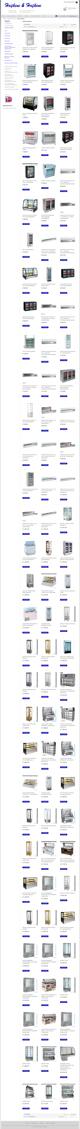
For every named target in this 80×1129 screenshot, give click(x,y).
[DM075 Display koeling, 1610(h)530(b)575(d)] (67, 103)
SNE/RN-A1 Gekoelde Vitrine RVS (48, 689)
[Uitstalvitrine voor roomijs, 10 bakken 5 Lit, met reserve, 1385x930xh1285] (48, 985)
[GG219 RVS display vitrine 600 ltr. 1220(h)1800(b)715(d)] (67, 917)
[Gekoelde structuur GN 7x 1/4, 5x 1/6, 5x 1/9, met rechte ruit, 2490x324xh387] (67, 479)
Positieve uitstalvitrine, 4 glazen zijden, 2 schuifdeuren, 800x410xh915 (67, 726)
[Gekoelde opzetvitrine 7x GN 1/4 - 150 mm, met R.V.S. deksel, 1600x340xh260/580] (48, 307)
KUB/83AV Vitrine (26, 1101)
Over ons (27, 1123)
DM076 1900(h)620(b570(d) (27, 249)
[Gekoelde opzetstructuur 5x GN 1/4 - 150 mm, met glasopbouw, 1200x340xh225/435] (67, 171)
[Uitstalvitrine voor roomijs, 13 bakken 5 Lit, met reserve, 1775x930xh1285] (48, 1019)
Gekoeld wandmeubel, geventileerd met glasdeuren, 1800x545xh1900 (29, 1031)
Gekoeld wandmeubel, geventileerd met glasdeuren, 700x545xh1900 (48, 895)
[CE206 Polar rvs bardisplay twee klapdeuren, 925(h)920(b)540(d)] (48, 205)
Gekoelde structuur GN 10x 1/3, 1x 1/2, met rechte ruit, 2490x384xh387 (48, 525)
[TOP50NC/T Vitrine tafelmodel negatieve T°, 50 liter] (48, 171)
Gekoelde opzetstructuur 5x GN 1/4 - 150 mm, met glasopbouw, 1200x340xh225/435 (67, 182)
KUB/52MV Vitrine (64, 1101)
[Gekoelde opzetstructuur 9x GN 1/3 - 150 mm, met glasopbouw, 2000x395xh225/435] (48, 376)
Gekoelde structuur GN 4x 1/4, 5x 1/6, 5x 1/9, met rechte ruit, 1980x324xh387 (48, 456)
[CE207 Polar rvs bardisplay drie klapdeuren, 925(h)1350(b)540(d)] (67, 376)
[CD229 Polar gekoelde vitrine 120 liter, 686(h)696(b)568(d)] (30, 205)
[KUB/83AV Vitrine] (30, 1091)
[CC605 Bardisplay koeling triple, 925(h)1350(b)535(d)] (67, 274)
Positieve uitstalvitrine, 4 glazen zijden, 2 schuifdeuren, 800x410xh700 (67, 691)
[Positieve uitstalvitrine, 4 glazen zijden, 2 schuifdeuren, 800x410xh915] (67, 714)
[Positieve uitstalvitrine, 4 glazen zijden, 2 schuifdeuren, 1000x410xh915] (48, 748)
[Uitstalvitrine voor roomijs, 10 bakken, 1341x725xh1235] (30, 614)
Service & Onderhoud (35, 15)
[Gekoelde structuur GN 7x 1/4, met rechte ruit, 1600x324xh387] (67, 410)
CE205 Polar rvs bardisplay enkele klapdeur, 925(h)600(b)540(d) (47, 115)
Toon (65, 24)
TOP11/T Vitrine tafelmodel (28, 351)
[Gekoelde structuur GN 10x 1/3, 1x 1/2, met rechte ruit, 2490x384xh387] (48, 513)
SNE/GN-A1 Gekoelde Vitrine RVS (67, 623)
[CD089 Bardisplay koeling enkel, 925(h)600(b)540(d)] (48, 70)
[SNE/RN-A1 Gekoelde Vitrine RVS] (48, 679)
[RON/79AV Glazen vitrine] (48, 1091)
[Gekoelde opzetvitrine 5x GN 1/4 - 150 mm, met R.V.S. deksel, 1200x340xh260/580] (67, 205)
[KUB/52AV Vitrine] (48, 1054)
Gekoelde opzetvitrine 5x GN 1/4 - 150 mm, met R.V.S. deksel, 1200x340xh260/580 (67, 217)
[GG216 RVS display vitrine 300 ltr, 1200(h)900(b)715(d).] (30, 748)
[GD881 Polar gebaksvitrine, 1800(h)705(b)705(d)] (30, 581)
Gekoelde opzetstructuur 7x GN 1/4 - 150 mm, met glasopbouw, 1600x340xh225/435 (67, 251)
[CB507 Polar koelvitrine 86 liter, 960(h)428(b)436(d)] (48, 38)
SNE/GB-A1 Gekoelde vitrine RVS (67, 893)
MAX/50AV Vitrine (64, 960)
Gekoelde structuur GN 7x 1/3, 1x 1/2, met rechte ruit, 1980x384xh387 (48, 491)
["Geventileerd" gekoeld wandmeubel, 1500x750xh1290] (67, 816)
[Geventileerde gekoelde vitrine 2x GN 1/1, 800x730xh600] (48, 581)
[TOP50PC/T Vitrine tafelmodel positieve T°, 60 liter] (67, 70)
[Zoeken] (77, 2)
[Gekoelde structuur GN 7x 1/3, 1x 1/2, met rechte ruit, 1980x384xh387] (48, 479)
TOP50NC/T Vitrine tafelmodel (48, 180)
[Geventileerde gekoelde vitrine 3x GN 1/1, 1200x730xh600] (30, 783)
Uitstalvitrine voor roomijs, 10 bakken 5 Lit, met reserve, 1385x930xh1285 (48, 996)
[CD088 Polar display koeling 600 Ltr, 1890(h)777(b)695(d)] (30, 479)
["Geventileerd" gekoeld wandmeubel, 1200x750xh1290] (67, 748)
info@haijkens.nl (73, 16)
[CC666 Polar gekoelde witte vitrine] (30, 138)
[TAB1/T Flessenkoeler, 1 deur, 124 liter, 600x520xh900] (30, 171)
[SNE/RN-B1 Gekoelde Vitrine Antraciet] (30, 679)
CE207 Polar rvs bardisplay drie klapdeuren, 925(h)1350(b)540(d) (66, 387)
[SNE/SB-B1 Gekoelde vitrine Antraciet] (30, 816)
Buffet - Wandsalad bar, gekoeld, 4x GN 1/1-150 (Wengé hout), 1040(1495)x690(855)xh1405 (67, 860)
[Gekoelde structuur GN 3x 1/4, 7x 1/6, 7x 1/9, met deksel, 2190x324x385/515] (30, 513)
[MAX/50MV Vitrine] (30, 1054)
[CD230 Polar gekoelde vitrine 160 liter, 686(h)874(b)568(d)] (30, 274)
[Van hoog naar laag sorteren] (72, 26)
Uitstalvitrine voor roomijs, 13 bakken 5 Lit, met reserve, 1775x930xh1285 (48, 1031)
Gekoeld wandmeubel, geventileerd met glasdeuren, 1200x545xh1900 (48, 962)
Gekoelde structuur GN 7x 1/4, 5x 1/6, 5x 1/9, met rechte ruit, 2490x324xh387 (67, 491)
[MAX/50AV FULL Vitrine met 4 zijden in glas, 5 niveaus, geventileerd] (67, 950)
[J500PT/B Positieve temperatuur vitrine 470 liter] (67, 581)
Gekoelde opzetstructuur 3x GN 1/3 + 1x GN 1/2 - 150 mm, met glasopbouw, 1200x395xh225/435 (48, 251)
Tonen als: (26, 26)
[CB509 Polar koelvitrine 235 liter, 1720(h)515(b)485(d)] (30, 410)
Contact (44, 15)
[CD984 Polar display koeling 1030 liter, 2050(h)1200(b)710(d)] (67, 548)
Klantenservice (34, 1123)
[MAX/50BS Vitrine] (67, 985)
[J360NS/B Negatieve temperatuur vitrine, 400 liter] (48, 614)
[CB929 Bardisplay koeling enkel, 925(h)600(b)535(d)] (67, 38)
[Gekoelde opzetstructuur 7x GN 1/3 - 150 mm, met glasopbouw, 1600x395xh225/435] (67, 307)
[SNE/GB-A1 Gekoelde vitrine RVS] (67, 883)
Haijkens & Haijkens (11, 15)
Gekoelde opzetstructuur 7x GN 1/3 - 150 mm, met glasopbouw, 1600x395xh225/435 (67, 319)
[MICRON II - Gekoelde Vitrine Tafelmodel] (67, 513)
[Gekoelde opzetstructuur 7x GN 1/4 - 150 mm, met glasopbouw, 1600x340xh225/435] (67, 239)
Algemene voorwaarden (50, 1123)
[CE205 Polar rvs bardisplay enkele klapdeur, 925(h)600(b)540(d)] (48, 103)
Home (3, 15)
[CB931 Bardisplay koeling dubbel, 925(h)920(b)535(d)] (67, 138)
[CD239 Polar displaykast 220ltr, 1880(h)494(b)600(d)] (48, 548)
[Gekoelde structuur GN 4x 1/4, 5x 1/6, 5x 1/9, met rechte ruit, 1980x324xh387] (48, 445)
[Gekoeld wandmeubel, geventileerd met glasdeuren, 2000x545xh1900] (67, 1019)
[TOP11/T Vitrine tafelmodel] (30, 341)
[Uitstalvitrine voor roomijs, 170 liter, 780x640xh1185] (30, 548)
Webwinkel (20, 15)
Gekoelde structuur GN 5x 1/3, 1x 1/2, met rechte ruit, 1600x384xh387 (29, 456)
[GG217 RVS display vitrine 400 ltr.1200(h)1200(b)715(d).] (67, 783)
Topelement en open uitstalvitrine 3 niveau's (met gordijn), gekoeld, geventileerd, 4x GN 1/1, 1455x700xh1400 (67, 1066)
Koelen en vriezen (11, 18)
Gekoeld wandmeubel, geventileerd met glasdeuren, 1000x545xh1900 (29, 962)
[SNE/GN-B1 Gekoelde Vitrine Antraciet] (30, 647)
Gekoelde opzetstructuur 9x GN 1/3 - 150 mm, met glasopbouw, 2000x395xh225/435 (48, 387)
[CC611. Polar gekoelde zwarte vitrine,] (30, 103)
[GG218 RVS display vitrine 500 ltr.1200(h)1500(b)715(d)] (30, 883)
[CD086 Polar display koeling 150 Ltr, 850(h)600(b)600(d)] (30, 70)
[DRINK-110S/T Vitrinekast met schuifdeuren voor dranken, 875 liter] (67, 647)
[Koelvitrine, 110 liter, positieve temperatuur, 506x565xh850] (30, 38)
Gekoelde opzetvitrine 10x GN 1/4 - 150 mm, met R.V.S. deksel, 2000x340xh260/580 (29, 387)
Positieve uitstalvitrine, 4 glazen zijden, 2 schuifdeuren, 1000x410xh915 (48, 760)
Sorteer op (61, 26)
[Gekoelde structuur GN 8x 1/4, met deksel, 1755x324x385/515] (67, 445)
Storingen (27, 15)
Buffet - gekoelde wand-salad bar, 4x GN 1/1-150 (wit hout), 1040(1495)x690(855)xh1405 (48, 860)
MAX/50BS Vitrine (64, 994)
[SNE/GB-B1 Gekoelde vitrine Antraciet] (30, 917)
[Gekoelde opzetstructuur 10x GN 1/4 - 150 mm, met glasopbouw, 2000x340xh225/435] (48, 341)
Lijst (34, 26)
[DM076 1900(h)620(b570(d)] (30, 239)
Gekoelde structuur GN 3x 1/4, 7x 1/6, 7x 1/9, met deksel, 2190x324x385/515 (29, 525)
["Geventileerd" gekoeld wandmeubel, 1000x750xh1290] (48, 714)
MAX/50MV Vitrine (26, 1063)
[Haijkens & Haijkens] (23, 5)
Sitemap (41, 1123)
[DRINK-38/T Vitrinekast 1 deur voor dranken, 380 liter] (48, 274)
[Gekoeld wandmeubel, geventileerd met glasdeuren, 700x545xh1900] (48, 883)
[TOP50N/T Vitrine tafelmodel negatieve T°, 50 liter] (48, 138)
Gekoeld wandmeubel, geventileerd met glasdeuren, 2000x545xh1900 (67, 1031)
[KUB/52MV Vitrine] (67, 1091)
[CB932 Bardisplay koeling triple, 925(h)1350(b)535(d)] (30, 307)
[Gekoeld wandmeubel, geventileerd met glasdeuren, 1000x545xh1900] (30, 950)
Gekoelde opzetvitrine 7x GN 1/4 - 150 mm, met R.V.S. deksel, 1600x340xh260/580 (48, 319)
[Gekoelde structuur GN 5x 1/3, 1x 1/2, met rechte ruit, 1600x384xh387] (30, 445)
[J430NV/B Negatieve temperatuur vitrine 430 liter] (48, 783)
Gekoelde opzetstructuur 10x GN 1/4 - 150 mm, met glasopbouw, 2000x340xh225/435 (48, 353)
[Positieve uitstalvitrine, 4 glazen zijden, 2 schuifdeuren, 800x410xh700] (67, 679)
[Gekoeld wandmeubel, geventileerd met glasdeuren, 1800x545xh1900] (30, 1019)
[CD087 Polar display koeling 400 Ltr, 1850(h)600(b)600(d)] (67, 341)
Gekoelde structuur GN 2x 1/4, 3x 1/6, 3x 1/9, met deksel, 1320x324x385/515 (48, 422)
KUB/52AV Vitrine (45, 1063)
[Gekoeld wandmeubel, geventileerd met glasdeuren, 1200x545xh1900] (48, 950)
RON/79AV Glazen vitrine (47, 1101)
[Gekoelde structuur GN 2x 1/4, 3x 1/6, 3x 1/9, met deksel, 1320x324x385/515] (48, 410)
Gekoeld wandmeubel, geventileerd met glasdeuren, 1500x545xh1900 (29, 996)
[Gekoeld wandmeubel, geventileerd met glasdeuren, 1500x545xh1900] (30, 985)
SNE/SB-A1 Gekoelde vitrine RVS (48, 825)
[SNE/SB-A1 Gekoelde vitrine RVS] (48, 816)
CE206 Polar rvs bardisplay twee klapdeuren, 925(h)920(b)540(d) (47, 217)
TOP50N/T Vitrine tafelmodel (48, 147)
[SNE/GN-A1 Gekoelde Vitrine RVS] (67, 614)
